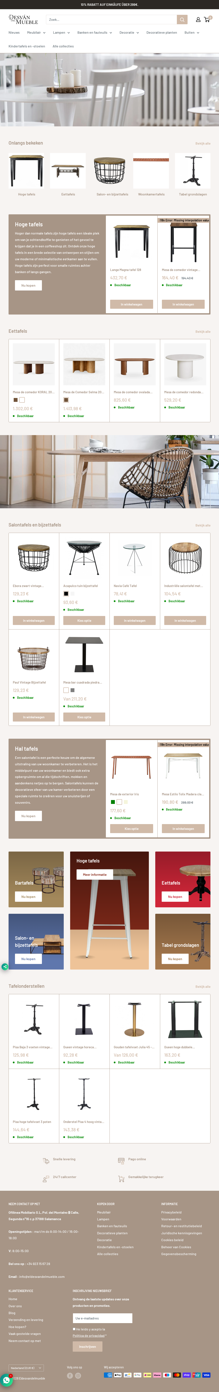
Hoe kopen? (17, 1327)
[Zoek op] (182, 19)
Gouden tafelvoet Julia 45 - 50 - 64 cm (133, 1047)
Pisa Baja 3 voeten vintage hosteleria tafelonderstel (31, 1047)
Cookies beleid (172, 1240)
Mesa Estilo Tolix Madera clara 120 (183, 794)
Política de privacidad (89, 1335)
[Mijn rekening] (198, 19)
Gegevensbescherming (178, 1254)
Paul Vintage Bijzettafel (29, 682)
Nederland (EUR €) (22, 1368)
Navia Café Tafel (125, 586)
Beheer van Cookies (176, 1247)
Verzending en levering (26, 1320)
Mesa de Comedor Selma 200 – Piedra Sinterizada (83, 392)
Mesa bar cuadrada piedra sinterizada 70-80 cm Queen (82, 682)
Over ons (15, 1306)
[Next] (209, 264)
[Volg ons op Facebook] (70, 1375)
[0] (207, 19)
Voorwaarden (171, 1219)
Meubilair (34, 32)
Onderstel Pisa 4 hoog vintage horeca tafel (84, 1122)
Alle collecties (63, 46)
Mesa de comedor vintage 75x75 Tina (180, 270)
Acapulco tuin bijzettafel (80, 586)
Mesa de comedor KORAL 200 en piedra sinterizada (33, 392)
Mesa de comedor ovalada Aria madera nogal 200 (132, 392)
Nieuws (14, 32)
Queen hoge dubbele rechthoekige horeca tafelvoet (179, 1047)
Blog (12, 1313)
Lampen (59, 32)
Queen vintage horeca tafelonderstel (78, 1047)
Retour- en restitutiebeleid (181, 1226)
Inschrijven (87, 1346)
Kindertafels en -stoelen (27, 46)
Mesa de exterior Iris (124, 794)
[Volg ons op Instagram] (78, 1375)
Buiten (190, 32)
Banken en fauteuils (92, 32)
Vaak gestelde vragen (25, 1333)
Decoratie (127, 32)
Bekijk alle (203, 143)
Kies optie (84, 620)
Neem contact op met (25, 1341)
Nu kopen (28, 285)
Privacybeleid (171, 1212)
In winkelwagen (131, 304)
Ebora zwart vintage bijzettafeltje (27, 586)
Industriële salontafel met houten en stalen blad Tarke (183, 586)
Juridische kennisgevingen (181, 1233)
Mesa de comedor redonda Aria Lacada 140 (182, 392)
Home (13, 1299)
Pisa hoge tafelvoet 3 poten (32, 1122)
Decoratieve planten (161, 32)
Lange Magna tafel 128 (125, 270)
